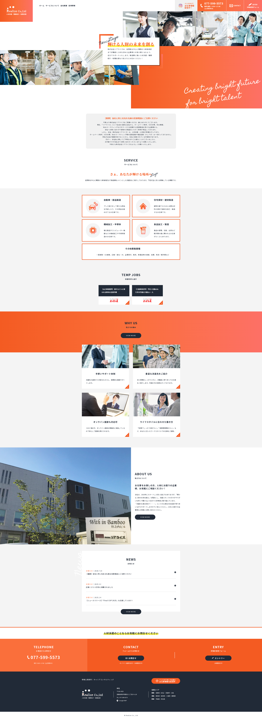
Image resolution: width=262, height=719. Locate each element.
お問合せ (132, 658)
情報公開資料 (87, 679)
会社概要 (63, 6)
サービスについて (52, 6)
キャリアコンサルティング (104, 679)
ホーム (41, 6)
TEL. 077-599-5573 (122, 697)
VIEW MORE (131, 335)
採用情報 (72, 6)
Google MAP (123, 701)
